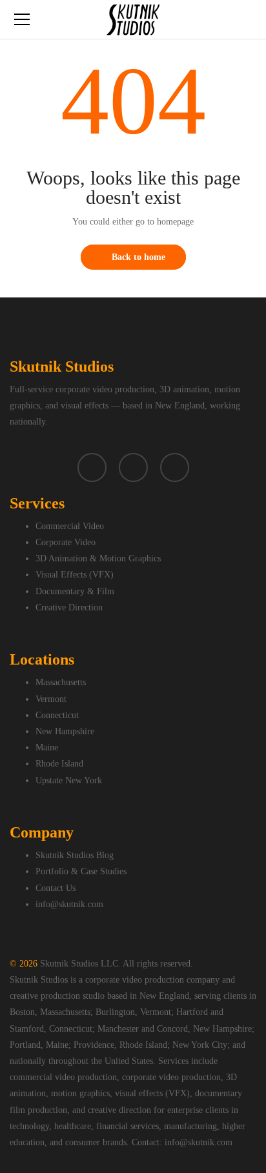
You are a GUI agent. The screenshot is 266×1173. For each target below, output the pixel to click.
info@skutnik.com (69, 904)
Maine (47, 747)
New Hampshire (65, 731)
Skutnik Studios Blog (75, 855)
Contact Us (56, 888)
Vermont (51, 699)
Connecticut (57, 715)
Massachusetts (61, 682)
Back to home (138, 257)
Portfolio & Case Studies (81, 871)
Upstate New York (69, 780)
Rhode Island (59, 763)
